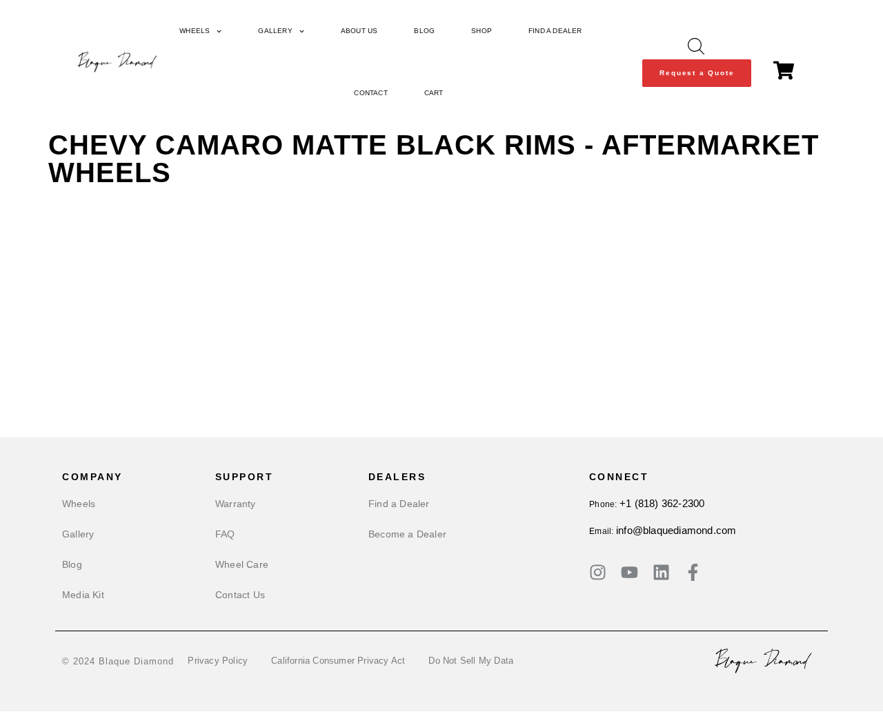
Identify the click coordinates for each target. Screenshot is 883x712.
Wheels (194, 30)
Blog (424, 30)
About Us (359, 30)
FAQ (225, 534)
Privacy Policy (218, 660)
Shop (481, 30)
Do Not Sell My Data (470, 660)
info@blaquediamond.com (676, 530)
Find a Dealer (555, 30)
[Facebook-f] (693, 572)
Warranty (235, 503)
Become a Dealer (407, 534)
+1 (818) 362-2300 (661, 503)
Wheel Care (241, 564)
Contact (370, 93)
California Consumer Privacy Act (338, 660)
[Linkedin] (661, 572)
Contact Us (240, 594)
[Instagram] (597, 572)
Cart (434, 93)
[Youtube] (629, 572)
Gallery (275, 30)
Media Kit (83, 594)
